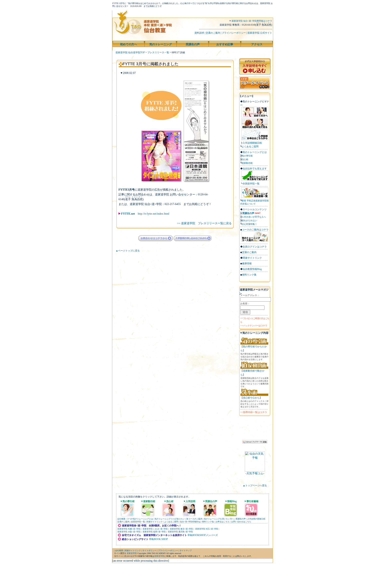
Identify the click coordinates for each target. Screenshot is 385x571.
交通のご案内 (213, 32)
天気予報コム (254, 473)
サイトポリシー (149, 550)
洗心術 (245, 159)
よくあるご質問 (250, 146)
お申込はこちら (223, 522)
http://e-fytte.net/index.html (145, 213)
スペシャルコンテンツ (255, 209)
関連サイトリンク (252, 257)
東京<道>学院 (186, 529)
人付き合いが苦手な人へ (254, 217)
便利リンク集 (249, 274)
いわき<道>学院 (160, 529)
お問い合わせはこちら (241, 522)
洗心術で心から (251, 397)
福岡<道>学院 (159, 532)
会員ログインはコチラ (255, 246)
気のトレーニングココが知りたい (170, 519)
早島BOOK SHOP (158, 539)
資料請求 (199, 32)
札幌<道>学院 (134, 529)
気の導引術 (247, 156)
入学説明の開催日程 (256, 519)
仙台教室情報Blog (252, 269)
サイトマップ (186, 550)
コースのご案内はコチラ (255, 229)
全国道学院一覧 (251, 183)
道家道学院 (122, 529)
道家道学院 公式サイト (259, 32)
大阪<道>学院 (134, 532)
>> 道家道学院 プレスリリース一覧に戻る (204, 223)
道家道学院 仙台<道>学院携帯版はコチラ (251, 21)
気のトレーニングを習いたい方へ (219, 519)
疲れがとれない (249, 220)
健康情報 (247, 263)
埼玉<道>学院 (212, 529)
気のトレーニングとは (255, 152)
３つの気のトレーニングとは (140, 519)
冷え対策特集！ (249, 224)
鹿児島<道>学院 (185, 532)
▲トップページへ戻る (255, 485)
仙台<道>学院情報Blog (190, 522)
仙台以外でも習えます (255, 168)
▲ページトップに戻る (126, 250)
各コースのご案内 (194, 519)
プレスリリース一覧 (158, 52)
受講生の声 (248, 213)
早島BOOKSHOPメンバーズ (202, 535)
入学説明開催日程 (252, 143)
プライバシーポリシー (234, 32)
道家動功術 (247, 163)
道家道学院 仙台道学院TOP (130, 52)
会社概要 (121, 519)
